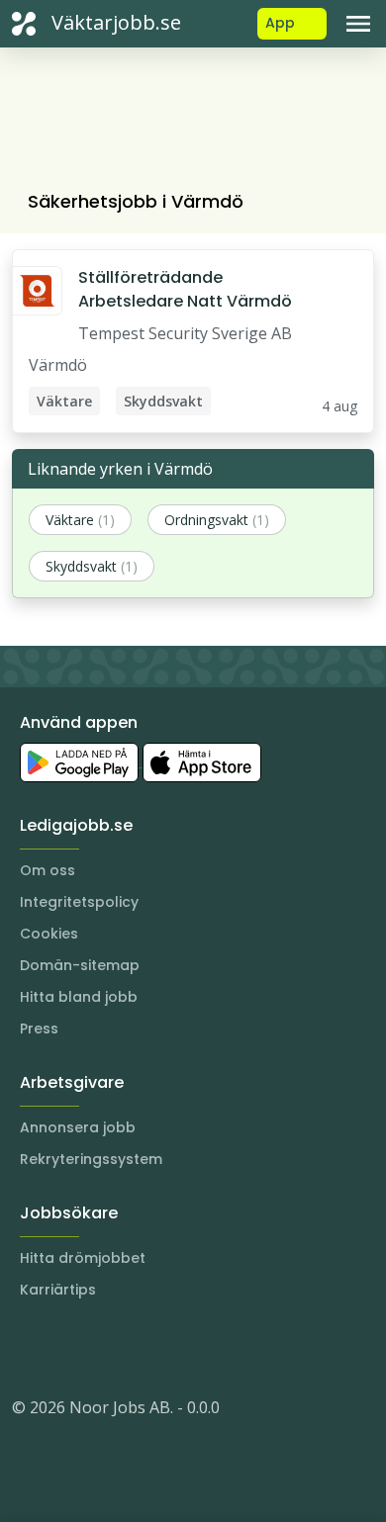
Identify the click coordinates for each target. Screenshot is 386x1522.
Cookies (49, 933)
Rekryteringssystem (91, 1159)
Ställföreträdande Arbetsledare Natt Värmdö (185, 289)
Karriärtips (58, 1289)
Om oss (47, 870)
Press (39, 1028)
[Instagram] (28, 1348)
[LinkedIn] (67, 1348)
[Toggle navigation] (358, 24)
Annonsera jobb (78, 1127)
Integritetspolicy (79, 902)
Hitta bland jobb (79, 997)
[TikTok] (146, 1348)
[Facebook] (107, 1348)
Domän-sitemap (80, 965)
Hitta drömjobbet (82, 1258)
